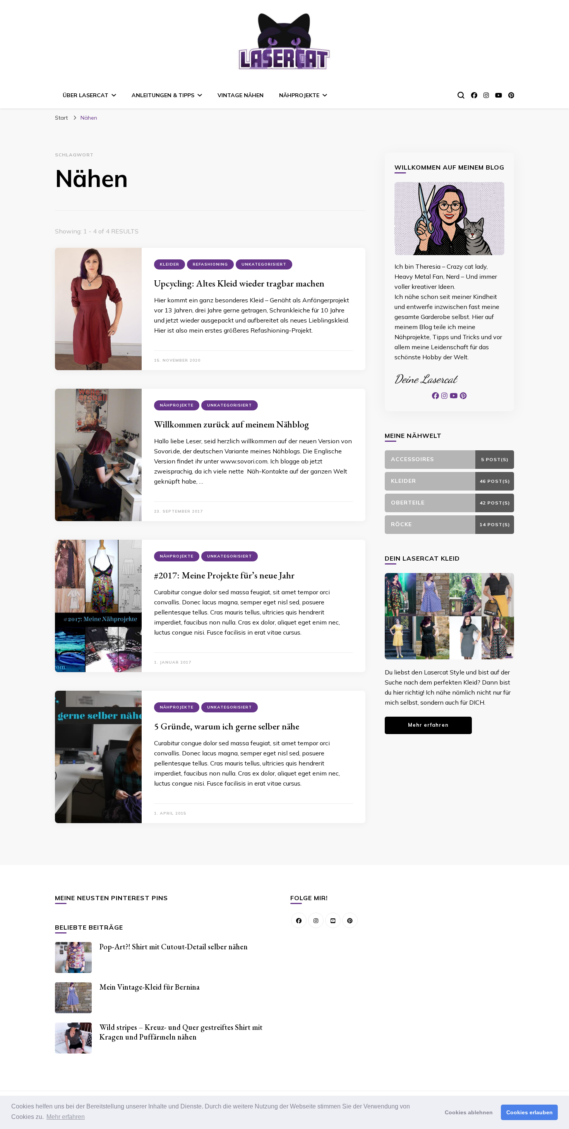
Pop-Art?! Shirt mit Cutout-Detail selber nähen (173, 947)
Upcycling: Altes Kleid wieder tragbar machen (239, 283)
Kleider (169, 264)
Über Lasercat (85, 95)
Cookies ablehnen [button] (469, 1112)
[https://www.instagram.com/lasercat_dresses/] (316, 920)
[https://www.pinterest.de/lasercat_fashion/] (350, 920)
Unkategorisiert (264, 264)
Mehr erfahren (428, 725)
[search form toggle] (461, 95)
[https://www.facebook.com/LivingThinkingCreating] (299, 920)
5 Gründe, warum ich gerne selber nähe (226, 726)
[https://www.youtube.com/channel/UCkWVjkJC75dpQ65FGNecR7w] (333, 920)
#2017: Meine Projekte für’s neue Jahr (224, 575)
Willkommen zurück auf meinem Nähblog (231, 424)
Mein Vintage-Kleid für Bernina (149, 987)
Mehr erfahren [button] (65, 1117)
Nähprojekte (299, 95)
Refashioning (210, 264)
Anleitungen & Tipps (163, 95)
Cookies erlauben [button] (529, 1112)
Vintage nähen (241, 95)
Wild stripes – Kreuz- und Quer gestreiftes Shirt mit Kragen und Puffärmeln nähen (180, 1032)
